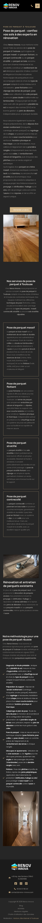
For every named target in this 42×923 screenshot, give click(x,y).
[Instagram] (21, 883)
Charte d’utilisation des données (21, 914)
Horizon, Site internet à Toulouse (26, 918)
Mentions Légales (21, 911)
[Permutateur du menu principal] (37, 6)
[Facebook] (15, 883)
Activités (21, 908)
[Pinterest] (26, 883)
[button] (32, 6)
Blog (21, 906)
